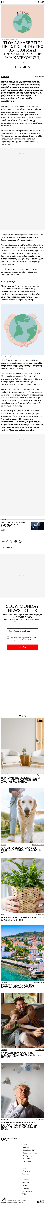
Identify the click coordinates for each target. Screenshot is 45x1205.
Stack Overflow (33, 374)
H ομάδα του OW (28, 1150)
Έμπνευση (25, 1188)
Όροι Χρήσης (27, 1156)
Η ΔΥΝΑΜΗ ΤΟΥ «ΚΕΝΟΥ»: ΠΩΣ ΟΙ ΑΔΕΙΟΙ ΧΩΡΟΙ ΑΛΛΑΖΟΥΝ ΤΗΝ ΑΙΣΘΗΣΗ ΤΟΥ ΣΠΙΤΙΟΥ (20, 780)
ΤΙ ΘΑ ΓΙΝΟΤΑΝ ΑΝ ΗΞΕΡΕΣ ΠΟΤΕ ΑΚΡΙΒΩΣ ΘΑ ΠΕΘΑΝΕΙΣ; (14, 524)
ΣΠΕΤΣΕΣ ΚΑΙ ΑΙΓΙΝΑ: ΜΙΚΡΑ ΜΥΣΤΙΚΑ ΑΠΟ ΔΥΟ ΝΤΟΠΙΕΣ (17, 986)
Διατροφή (25, 1177)
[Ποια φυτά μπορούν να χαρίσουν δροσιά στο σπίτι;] (22, 885)
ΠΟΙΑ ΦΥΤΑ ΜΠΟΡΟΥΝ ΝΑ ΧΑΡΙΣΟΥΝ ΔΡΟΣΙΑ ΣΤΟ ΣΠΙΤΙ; (22, 918)
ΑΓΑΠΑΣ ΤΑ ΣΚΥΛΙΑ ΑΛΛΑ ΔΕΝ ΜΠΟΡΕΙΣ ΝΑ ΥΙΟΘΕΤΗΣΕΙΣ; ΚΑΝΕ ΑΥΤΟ (21, 850)
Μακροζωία (4, 1119)
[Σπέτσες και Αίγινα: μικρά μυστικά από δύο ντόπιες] (22, 953)
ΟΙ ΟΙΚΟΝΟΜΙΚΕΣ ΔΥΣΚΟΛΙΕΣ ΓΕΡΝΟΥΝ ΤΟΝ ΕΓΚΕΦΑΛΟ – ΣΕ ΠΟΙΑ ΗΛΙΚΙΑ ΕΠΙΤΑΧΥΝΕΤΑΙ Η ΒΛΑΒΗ (19, 1126)
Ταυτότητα (26, 1147)
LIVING (3, 548)
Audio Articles (27, 1191)
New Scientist (7, 289)
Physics (20, 374)
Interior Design (5, 775)
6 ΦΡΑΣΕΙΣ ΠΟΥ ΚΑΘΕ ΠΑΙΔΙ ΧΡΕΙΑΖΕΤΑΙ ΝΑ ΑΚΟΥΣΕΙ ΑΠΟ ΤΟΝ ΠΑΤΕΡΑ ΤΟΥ (21, 1055)
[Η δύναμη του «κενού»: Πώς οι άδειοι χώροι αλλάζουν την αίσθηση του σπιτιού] (22, 746)
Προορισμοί (4, 982)
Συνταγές (25, 1180)
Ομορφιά (25, 1182)
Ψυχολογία (26, 1171)
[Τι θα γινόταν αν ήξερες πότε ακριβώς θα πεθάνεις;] (37, 526)
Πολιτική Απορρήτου (29, 1153)
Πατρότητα (4, 1049)
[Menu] (22, 2)
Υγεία (24, 1168)
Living (22, 62)
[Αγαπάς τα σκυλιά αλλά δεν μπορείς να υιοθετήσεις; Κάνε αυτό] (22, 815)
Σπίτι (2, 914)
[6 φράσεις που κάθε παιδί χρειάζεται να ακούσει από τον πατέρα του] (22, 1020)
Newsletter (26, 1159)
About (24, 1144)
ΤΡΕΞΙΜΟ (9, 548)
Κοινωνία (3, 845)
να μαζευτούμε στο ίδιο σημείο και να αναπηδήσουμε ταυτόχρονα (22, 123)
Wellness (25, 1174)
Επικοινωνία (26, 1161)
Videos (24, 1194)
